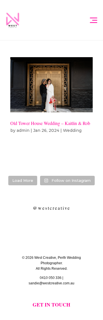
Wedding (72, 130)
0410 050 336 (51, 278)
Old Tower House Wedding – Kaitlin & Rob (50, 123)
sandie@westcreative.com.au (51, 283)
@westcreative (51, 208)
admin (23, 130)
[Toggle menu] (93, 20)
